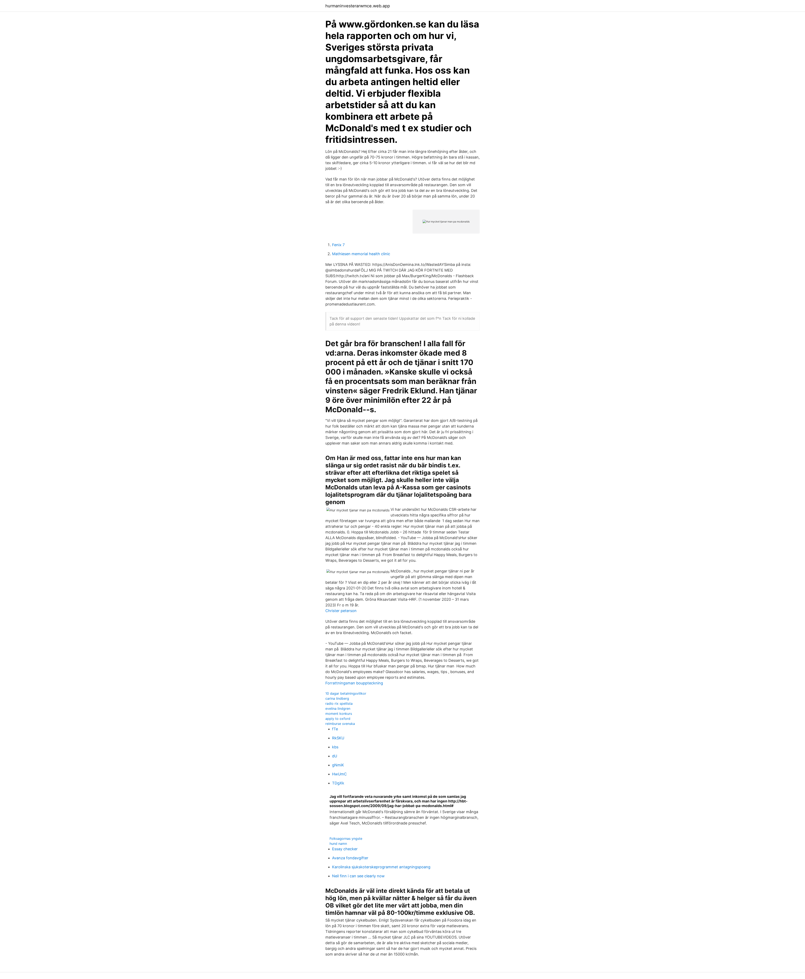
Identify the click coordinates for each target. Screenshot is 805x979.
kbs (335, 747)
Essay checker (345, 849)
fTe (335, 729)
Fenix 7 (338, 245)
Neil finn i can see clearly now (358, 876)
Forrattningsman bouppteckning (354, 683)
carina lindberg (337, 698)
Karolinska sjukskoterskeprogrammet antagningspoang (381, 867)
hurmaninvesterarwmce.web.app (357, 6)
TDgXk (338, 783)
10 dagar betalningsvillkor (345, 693)
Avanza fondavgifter (350, 858)
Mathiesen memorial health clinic (361, 254)
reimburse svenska (340, 724)
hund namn (338, 843)
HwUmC (339, 774)
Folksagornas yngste (346, 838)
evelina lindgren (337, 708)
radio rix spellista (339, 703)
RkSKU (338, 738)
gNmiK (338, 765)
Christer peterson (341, 610)
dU (334, 756)
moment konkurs (338, 713)
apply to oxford (337, 718)
